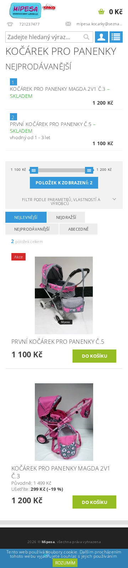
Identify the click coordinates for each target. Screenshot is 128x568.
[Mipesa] (32, 9)
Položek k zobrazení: (64, 183)
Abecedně (78, 229)
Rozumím (65, 563)
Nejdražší (66, 217)
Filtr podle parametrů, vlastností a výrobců (61, 201)
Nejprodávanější (32, 229)
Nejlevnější (26, 217)
